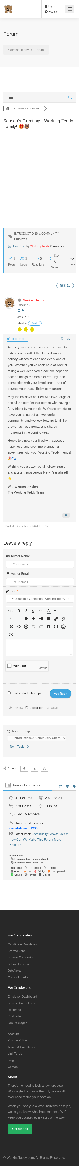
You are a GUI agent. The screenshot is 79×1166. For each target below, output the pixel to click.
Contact (13, 1066)
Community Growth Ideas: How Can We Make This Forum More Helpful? (38, 839)
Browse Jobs (16, 951)
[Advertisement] (39, 183)
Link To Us (15, 1053)
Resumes (14, 1009)
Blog (11, 1060)
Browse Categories (21, 957)
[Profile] (19, 310)
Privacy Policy (17, 1040)
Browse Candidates (21, 1003)
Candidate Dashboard (23, 944)
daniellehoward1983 (23, 828)
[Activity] (22, 310)
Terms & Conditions (21, 1047)
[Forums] (8, 108)
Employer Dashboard (22, 996)
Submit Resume (19, 964)
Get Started (20, 1128)
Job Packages (17, 1023)
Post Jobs (14, 1016)
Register (53, 11)
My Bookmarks (18, 977)
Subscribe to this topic (27, 693)
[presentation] (11, 611)
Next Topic (18, 746)
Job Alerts (14, 970)
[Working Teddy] (8, 7)
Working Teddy (39, 246)
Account (13, 1034)
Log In (51, 6)
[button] (11, 611)
